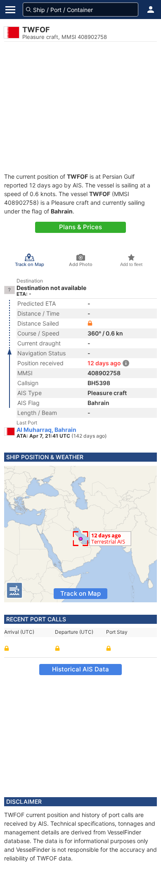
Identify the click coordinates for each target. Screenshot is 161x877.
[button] (150, 9)
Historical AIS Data (80, 669)
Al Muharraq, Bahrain (46, 430)
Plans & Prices (80, 227)
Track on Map (80, 593)
